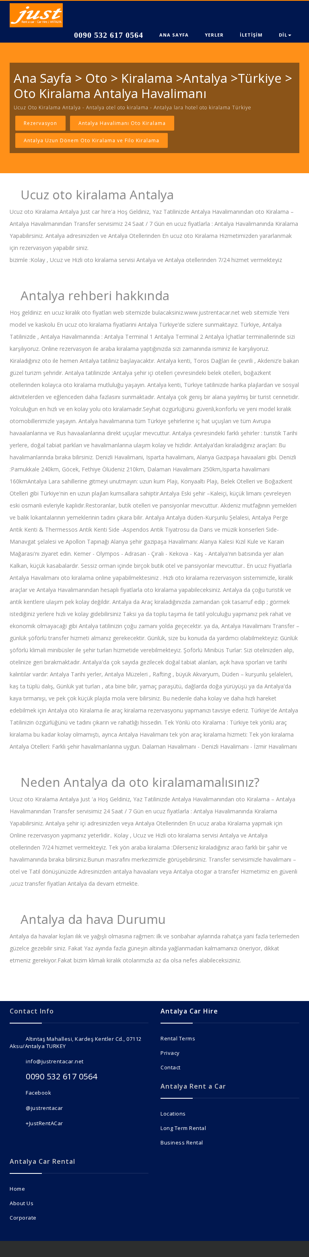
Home (17, 1188)
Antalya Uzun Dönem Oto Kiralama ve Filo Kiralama (91, 140)
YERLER (214, 35)
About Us (21, 1203)
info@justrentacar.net (55, 1061)
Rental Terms (178, 1038)
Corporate (23, 1217)
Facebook (38, 1092)
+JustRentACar (44, 1123)
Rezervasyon (40, 123)
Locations (173, 1113)
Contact (171, 1067)
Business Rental (182, 1142)
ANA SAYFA (174, 35)
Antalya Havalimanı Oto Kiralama (122, 123)
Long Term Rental (183, 1128)
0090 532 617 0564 (107, 35)
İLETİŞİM (251, 35)
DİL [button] (283, 35)
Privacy (170, 1052)
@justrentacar (44, 1108)
